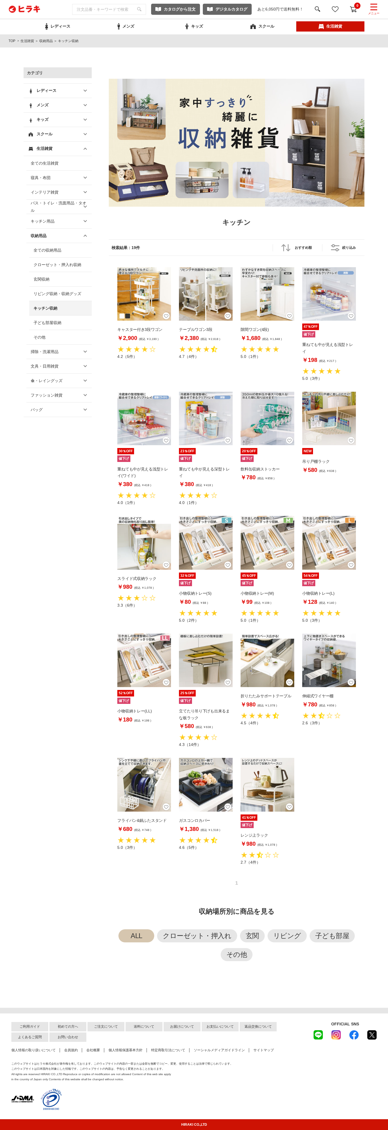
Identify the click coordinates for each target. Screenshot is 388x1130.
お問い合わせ (68, 1037)
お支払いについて (220, 1027)
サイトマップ (263, 1050)
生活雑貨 (27, 41)
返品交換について (258, 1027)
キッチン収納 (45, 308)
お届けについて (182, 1027)
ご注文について (106, 1027)
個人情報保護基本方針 (126, 1050)
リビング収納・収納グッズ (57, 293)
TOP (12, 41)
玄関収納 (41, 279)
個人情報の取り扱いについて (33, 1050)
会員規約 (71, 1050)
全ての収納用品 (47, 250)
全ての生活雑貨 (45, 163)
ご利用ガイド (30, 1027)
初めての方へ (68, 1027)
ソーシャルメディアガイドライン (219, 1050)
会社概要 (93, 1050)
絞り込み (349, 248)
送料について (144, 1027)
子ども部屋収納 (47, 322)
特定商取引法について (168, 1050)
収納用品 (46, 41)
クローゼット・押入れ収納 (57, 264)
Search (139, 9)
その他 (39, 337)
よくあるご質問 (30, 1037)
